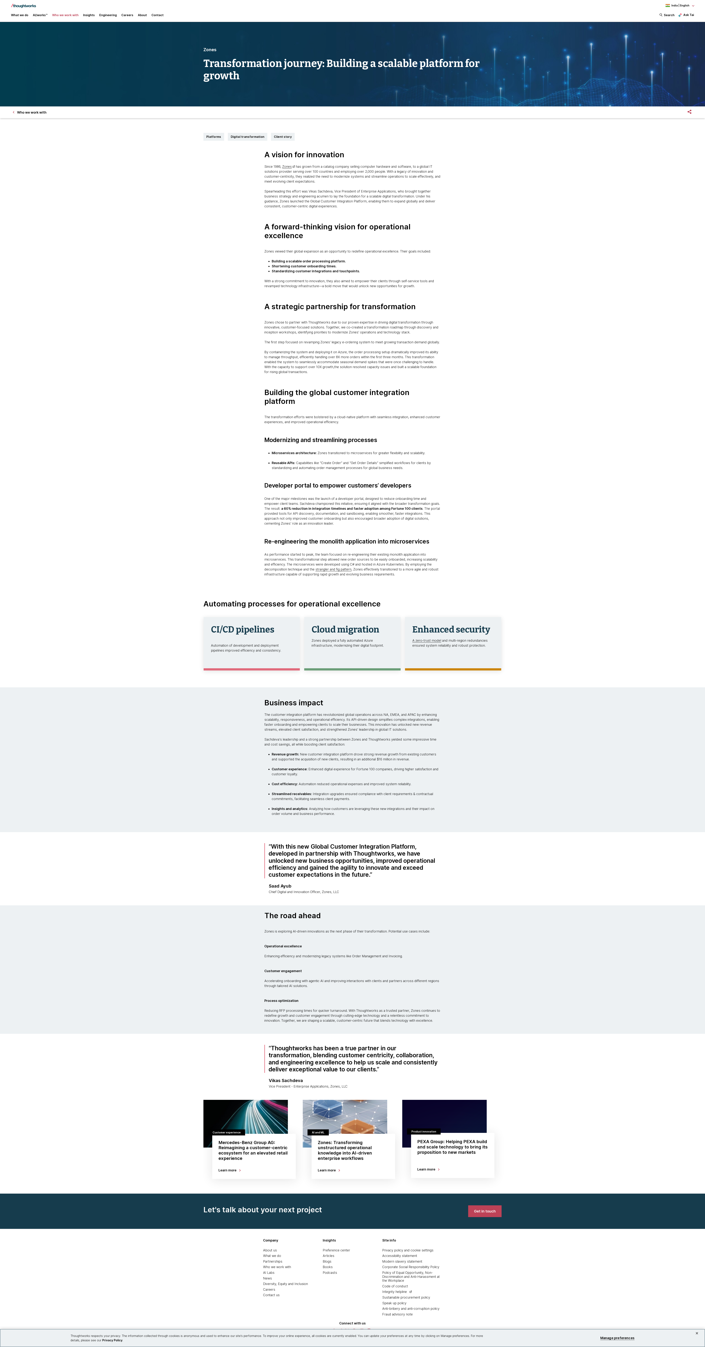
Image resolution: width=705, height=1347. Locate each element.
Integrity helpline (394, 1292)
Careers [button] (127, 15)
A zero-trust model (426, 640)
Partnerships (272, 1261)
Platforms (213, 137)
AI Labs (268, 1273)
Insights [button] (89, 15)
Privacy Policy (112, 1340)
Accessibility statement (399, 1256)
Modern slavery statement (402, 1261)
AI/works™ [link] (40, 15)
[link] (485, 1211)
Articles (328, 1256)
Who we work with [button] (65, 15)
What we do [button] (19, 15)
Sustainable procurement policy (406, 1297)
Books (328, 1267)
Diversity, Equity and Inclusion (285, 1284)
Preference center (336, 1250)
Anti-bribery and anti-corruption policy (411, 1308)
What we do (272, 1256)
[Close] (697, 1333)
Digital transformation (248, 137)
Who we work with (277, 1267)
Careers (269, 1289)
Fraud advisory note (397, 1314)
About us (270, 1250)
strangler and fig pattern (333, 569)
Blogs (327, 1261)
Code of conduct (395, 1286)
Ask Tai (688, 15)
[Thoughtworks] (23, 4)
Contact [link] (157, 15)
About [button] (142, 15)
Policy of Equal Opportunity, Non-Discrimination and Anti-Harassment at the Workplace (411, 1276)
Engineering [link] (108, 15)
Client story (283, 137)
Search (669, 15)
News (267, 1278)
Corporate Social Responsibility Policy (410, 1267)
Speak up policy (394, 1303)
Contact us (271, 1295)
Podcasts (330, 1273)
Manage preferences (617, 1338)
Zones (287, 166)
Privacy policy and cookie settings (407, 1250)
